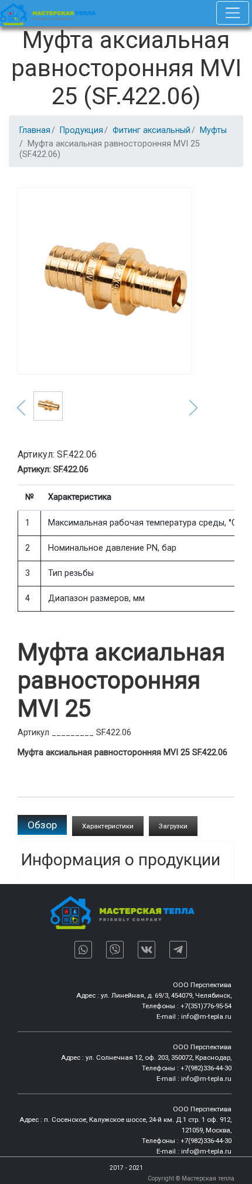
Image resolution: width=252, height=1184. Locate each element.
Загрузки (173, 826)
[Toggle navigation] (232, 13)
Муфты (213, 130)
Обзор (42, 825)
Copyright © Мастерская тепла (191, 1178)
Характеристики (108, 826)
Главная (34, 130)
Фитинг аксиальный (151, 130)
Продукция (81, 130)
